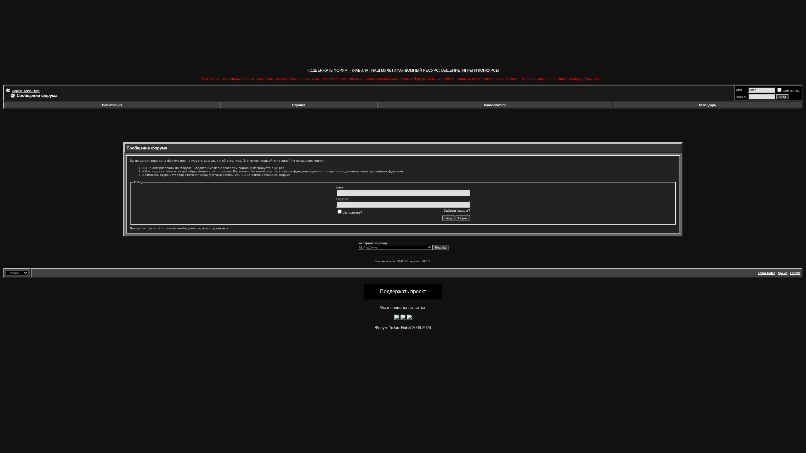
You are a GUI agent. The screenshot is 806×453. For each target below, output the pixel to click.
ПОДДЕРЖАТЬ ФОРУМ (328, 70)
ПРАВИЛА (359, 70)
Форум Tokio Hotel (26, 91)
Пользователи (495, 105)
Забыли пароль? (457, 210)
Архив (782, 273)
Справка (298, 105)
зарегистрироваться (212, 228)
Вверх (795, 273)
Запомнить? (791, 90)
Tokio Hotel (766, 273)
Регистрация (112, 105)
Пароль (741, 96)
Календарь (707, 105)
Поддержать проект (403, 291)
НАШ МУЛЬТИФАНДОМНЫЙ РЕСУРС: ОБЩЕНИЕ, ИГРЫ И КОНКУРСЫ (435, 70)
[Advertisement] (54, 125)
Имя (739, 90)
